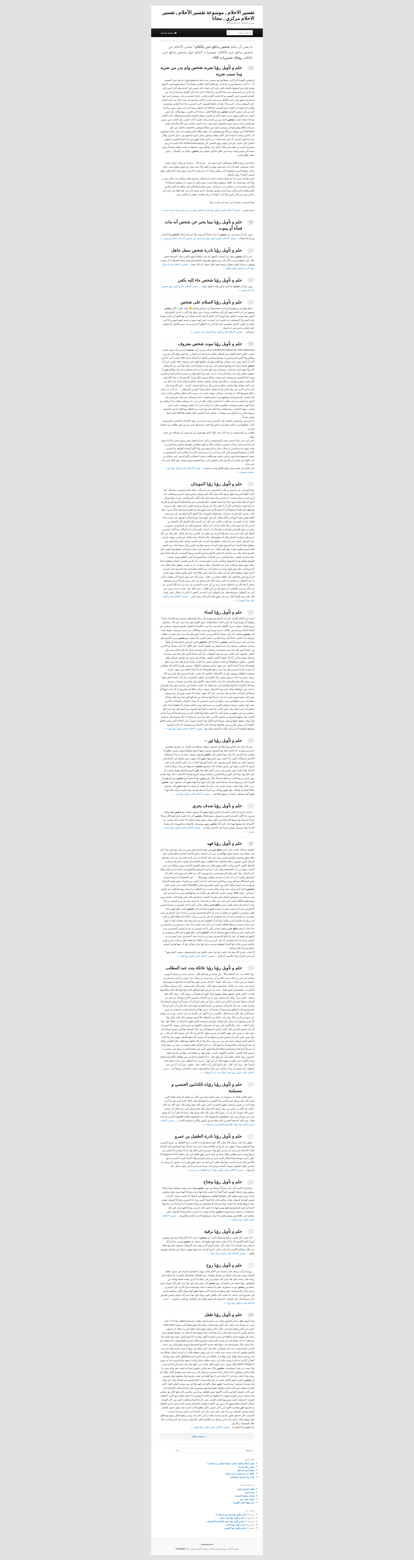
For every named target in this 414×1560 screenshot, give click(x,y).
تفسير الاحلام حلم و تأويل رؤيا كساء (182, 728)
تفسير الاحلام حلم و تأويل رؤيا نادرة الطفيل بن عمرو (215, 1169)
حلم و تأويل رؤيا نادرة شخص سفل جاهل (206, 250)
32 (251, 843)
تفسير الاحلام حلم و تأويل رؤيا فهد (195, 955)
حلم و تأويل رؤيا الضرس (234, 1527)
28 (251, 343)
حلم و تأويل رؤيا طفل (223, 1314)
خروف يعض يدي (247, 1499)
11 (251, 612)
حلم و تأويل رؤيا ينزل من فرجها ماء (230, 1514)
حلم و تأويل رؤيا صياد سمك (232, 1517)
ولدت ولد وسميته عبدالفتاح (242, 1476)
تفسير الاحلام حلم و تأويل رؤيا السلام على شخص (216, 331)
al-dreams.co (207, 1544)
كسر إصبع (249, 1492)
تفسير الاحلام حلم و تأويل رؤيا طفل (210, 1427)
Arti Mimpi (180, 1548)
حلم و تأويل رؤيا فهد (224, 843)
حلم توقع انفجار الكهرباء (243, 1502)
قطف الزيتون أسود (245, 1488)
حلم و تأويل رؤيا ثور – (223, 740)
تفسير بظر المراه (246, 1466)
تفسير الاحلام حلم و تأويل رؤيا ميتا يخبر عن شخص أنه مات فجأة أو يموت (198, 238)
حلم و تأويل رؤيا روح (224, 1265)
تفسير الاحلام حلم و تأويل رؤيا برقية (226, 1253)
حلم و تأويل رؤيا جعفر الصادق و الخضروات (225, 1521)
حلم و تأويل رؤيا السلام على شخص (211, 302)
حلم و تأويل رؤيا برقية (223, 1231)
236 (251, 1314)
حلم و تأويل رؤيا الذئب (235, 1524)
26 (251, 222)
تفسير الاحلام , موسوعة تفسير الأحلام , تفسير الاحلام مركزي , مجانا (208, 15)
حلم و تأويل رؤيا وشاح (222, 1181)
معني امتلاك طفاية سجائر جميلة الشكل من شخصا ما (230, 1463)
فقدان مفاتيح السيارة (244, 1495)
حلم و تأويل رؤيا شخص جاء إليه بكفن (210, 280)
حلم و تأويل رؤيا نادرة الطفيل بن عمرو (208, 1136)
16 (251, 67)
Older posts (199, 1436)
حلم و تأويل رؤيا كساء (223, 612)
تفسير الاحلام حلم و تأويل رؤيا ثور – (190, 793)
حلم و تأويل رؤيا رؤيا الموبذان (216, 484)
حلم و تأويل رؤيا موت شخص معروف (210, 343)
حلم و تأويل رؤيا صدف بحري (217, 805)
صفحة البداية (167, 32)
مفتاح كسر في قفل (245, 1470)
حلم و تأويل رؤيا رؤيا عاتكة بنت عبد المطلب (204, 968)
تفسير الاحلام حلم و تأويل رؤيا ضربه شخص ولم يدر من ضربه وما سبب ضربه (200, 210)
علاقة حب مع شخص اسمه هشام (239, 1473)
